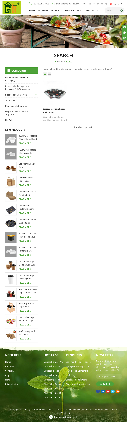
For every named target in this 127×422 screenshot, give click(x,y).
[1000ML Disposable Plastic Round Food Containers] (10, 139)
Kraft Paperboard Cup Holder (27, 305)
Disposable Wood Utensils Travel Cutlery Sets (54, 379)
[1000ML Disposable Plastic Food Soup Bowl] (10, 237)
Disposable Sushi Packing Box (54, 393)
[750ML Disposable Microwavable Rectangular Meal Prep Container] (10, 153)
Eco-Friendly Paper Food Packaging (16, 79)
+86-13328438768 (41, 3)
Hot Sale (69, 10)
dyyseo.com (64, 412)
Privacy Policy (11, 384)
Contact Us (92, 10)
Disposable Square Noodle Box (27, 193)
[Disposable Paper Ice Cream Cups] (10, 321)
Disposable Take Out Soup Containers (54, 384)
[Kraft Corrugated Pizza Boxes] (10, 335)
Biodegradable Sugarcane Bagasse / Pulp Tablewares (17, 88)
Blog (7, 375)
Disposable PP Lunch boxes (54, 397)
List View (49, 74)
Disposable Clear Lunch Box (54, 375)
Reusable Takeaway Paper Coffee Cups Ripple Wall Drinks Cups (28, 291)
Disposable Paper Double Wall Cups (27, 263)
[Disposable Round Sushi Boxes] (10, 223)
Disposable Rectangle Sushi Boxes (26, 207)
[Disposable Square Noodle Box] (10, 195)
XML (107, 409)
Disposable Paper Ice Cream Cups (27, 319)
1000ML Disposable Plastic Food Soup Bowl (28, 235)
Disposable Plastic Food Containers (54, 366)
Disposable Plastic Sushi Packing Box (54, 388)
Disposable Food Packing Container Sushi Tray (54, 370)
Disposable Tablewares (16, 106)
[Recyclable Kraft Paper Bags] (10, 181)
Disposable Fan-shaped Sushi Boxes (54, 111)
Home (32, 10)
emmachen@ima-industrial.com (71, 3)
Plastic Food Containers (16, 94)
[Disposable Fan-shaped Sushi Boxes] (55, 92)
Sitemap (99, 409)
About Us (43, 10)
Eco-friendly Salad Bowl (27, 165)
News (7, 379)
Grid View (45, 74)
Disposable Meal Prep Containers (54, 362)
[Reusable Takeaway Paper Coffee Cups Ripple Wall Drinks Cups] (10, 293)
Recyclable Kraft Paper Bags (26, 179)
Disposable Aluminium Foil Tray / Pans (17, 113)
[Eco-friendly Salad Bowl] (10, 167)
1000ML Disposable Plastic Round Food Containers (28, 137)
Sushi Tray (10, 100)
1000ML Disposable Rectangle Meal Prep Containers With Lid (28, 249)
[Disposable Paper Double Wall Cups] (10, 265)
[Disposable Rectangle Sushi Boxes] (10, 209)
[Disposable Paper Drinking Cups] (10, 279)
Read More (25, 143)
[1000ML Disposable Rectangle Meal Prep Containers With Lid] (10, 251)
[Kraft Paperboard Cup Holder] (10, 307)
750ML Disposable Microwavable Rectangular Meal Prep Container (27, 151)
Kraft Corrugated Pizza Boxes (27, 333)
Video (80, 10)
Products (56, 10)
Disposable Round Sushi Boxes (27, 221)
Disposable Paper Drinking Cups (27, 277)
